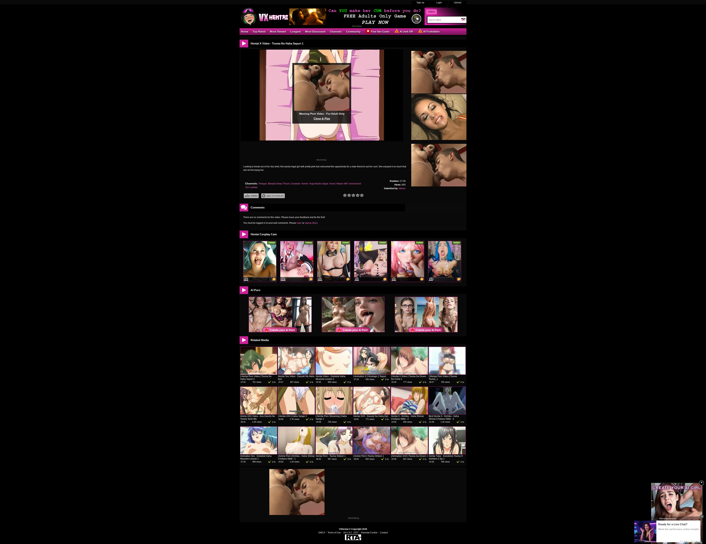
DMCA (321, 532)
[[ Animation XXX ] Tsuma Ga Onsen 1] (409, 453)
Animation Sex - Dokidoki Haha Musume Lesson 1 (256, 457)
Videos (431, 11)
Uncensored (355, 183)
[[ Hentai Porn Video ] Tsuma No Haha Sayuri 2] (258, 373)
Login (439, 2)
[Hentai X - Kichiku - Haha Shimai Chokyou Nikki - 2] (409, 413)
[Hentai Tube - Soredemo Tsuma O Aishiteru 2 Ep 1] (447, 453)
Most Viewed (278, 31)
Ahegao (263, 183)
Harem (304, 183)
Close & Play (322, 118)
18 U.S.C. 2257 (351, 532)
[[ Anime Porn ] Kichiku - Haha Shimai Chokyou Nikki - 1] (296, 453)
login (299, 223)
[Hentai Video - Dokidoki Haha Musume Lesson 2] (334, 373)
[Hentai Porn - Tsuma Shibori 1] (334, 453)
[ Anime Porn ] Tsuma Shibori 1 (368, 456)
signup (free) (311, 223)
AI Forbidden (431, 31)
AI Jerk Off (406, 31)
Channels (336, 31)
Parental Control (369, 532)
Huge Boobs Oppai (318, 183)
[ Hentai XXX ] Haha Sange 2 (292, 416)
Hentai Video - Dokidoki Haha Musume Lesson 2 (330, 377)
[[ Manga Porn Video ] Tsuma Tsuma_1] (447, 373)
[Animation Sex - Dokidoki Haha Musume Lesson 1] (258, 453)
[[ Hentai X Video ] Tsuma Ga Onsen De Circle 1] (409, 373)
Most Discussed (315, 31)
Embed (254, 196)
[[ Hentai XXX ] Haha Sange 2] (296, 413)
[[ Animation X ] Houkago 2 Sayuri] (371, 373)
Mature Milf (341, 183)
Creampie (295, 183)
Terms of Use (334, 532)
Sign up (420, 2)
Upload (457, 2)
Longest (295, 31)
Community (353, 31)
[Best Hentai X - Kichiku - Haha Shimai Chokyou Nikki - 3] (447, 413)
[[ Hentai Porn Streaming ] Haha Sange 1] (334, 413)
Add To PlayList (275, 196)
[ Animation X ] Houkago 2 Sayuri (369, 376)
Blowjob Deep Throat (278, 183)
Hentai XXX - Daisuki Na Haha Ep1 (370, 416)
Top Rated (259, 31)
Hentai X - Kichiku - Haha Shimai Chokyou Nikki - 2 (407, 417)
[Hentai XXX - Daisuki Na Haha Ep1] (371, 413)
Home (244, 31)
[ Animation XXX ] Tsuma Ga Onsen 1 (409, 456)
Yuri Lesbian (251, 187)
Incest (332, 183)
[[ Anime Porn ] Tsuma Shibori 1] (371, 453)
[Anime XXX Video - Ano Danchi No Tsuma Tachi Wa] (258, 413)
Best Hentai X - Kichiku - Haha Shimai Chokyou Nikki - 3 (444, 417)
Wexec (402, 188)
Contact (384, 532)
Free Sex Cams (380, 31)
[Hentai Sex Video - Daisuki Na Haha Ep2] (296, 373)
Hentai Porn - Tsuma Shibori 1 (331, 456)
